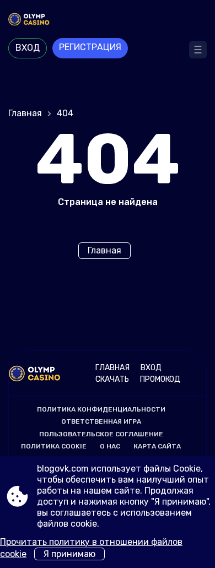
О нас (110, 446)
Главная (25, 113)
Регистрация (90, 47)
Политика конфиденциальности (101, 409)
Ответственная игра (101, 421)
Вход (27, 47)
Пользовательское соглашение (101, 434)
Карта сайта (157, 446)
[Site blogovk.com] (107, 20)
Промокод (160, 379)
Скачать (112, 379)
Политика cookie (54, 446)
